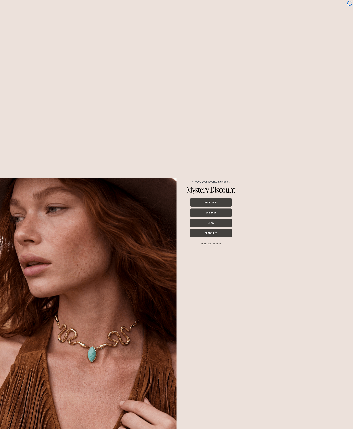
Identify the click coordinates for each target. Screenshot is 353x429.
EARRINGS (211, 212)
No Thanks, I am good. (211, 243)
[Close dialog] (349, 3)
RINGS (211, 222)
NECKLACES (211, 202)
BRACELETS (211, 233)
